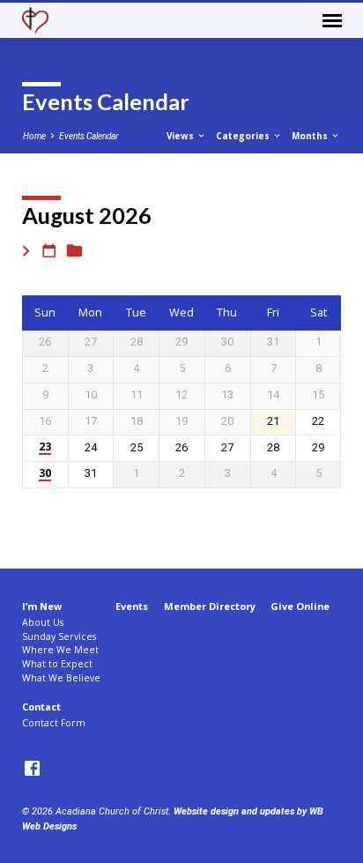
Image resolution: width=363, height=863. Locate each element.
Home (34, 136)
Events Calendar (88, 136)
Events (131, 606)
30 (45, 473)
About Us (42, 622)
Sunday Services (59, 636)
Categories (244, 136)
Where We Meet (60, 650)
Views (181, 136)
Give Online (300, 606)
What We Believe (61, 678)
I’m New (42, 606)
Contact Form (53, 723)
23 (45, 447)
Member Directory (210, 606)
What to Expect (57, 664)
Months (311, 136)
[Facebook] (32, 769)
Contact (41, 706)
